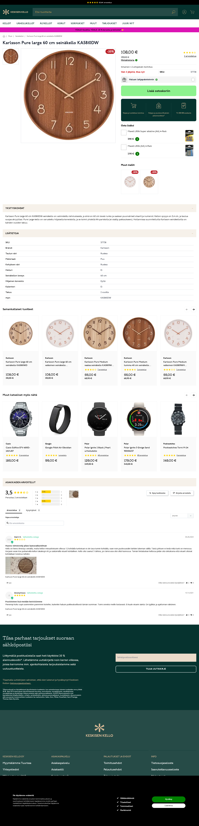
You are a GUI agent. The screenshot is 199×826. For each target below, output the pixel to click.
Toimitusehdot (113, 763)
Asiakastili (57, 769)
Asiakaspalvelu (60, 763)
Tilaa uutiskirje (156, 669)
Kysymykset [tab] (31, 510)
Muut (93, 24)
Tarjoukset (109, 24)
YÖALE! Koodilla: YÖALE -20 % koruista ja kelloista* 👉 (99, 30)
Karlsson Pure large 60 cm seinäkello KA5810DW (44, 36)
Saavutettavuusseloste (165, 769)
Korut (61, 24)
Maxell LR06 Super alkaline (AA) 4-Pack (147, 131)
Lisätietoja (12, 233)
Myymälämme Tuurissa (17, 763)
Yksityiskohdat (14, 208)
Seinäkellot (19, 36)
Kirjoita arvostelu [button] (183, 493)
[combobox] (105, 12)
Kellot (7, 24)
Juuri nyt (128, 24)
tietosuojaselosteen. (20, 683)
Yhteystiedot (11, 769)
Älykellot (46, 24)
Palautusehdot (113, 769)
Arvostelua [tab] (12, 510)
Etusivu (4, 36)
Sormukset (77, 24)
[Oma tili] (184, 12)
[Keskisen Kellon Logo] (15, 12)
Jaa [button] (10, 583)
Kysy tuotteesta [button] (158, 493)
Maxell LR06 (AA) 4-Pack (140, 146)
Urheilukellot (26, 24)
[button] (193, 309)
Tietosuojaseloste (162, 763)
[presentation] (122, 77)
